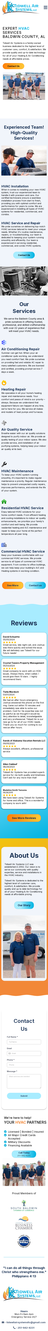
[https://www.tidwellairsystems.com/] (21, 7)
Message (12, 1071)
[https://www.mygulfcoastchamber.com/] (24, 1222)
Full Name (12, 1037)
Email (9, 1048)
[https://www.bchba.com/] (24, 1241)
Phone (11, 1060)
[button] (45, 8)
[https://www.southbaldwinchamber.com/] (24, 1205)
